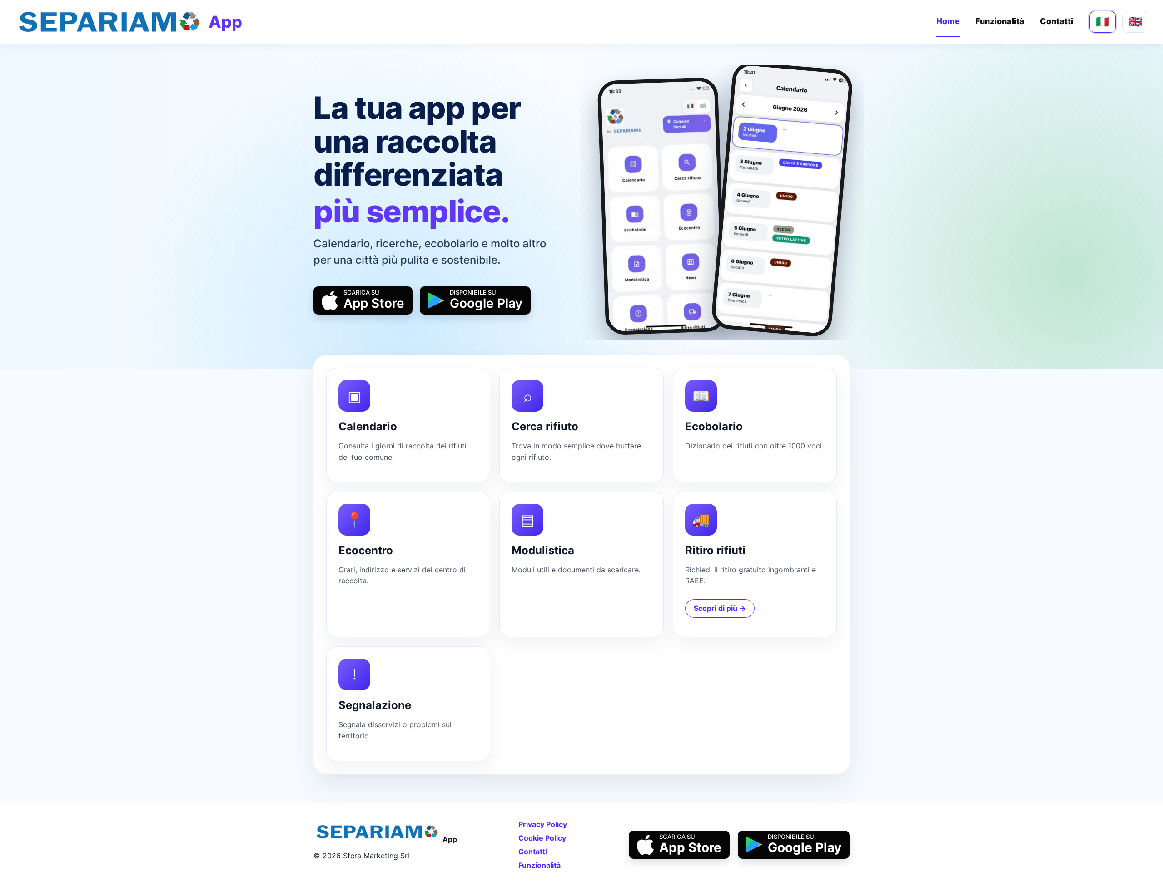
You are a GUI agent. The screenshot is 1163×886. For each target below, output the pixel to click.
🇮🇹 (1102, 21)
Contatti (1056, 21)
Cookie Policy (542, 837)
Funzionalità (999, 21)
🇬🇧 (1135, 21)
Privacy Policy (542, 824)
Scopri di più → (720, 608)
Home (948, 21)
